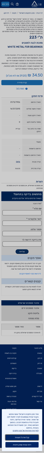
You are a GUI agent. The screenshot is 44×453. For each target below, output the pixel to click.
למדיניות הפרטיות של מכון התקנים (26, 430)
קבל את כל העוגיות (22, 437)
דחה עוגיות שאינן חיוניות (22, 444)
